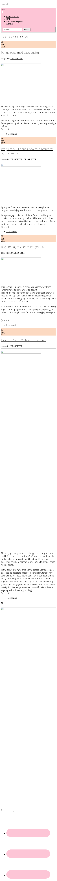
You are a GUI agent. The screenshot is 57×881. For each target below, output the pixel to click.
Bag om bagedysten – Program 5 (22, 247)
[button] (2, 12)
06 (2, 236)
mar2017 (3, 333)
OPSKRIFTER (12, 16)
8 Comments (11, 134)
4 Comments (11, 598)
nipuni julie (5, 4)
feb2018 (3, 45)
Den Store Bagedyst (14, 21)
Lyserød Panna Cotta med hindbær (23, 340)
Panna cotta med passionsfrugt (21, 53)
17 (2, 329)
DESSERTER (16, 58)
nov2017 (3, 142)
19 (2, 138)
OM (8, 19)
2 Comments (11, 231)
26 (2, 42)
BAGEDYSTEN (17, 253)
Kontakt (9, 24)
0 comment (11, 325)
